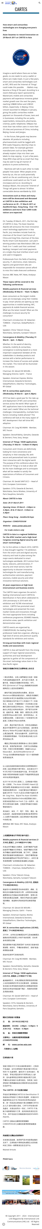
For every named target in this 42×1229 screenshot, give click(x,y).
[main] (21, 10)
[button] (2, 3)
